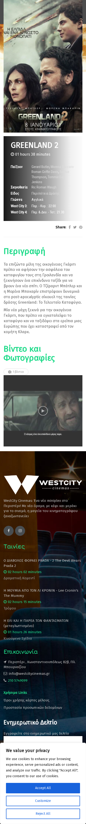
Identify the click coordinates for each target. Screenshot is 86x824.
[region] (43, 783)
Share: (61, 227)
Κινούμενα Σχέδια (18, 638)
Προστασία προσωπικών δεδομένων (33, 707)
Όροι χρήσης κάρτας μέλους (26, 700)
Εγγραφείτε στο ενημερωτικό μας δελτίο (36, 733)
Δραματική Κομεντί (19, 578)
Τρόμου (10, 608)
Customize (43, 801)
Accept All (43, 788)
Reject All (43, 814)
